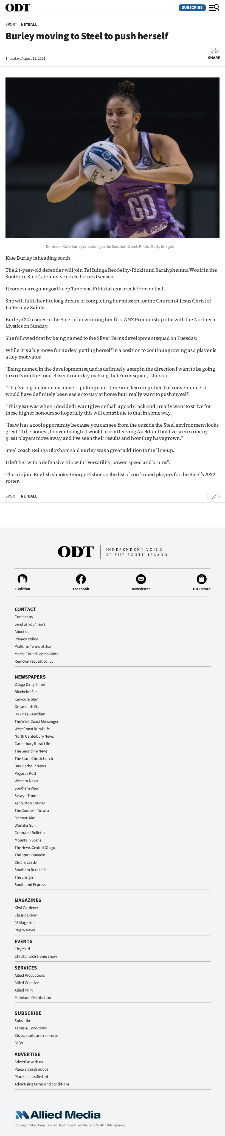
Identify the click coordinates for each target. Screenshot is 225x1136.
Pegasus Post (25, 773)
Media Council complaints (36, 654)
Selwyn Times (26, 796)
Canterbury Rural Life (32, 744)
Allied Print (24, 990)
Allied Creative (27, 983)
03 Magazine (25, 923)
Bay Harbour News (30, 766)
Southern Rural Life (30, 870)
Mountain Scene (28, 840)
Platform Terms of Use (33, 646)
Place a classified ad (31, 1077)
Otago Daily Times (30, 684)
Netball (29, 24)
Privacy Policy (26, 639)
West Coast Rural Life (32, 729)
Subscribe (192, 7)
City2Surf (22, 949)
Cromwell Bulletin (29, 833)
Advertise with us (29, 1062)
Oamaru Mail (25, 818)
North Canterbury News (34, 736)
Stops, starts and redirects (36, 1035)
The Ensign (24, 877)
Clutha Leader (26, 862)
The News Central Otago (35, 848)
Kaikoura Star (26, 699)
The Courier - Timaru (32, 810)
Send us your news (30, 624)
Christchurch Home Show (36, 956)
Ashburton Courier (30, 803)
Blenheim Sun (26, 692)
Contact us (24, 617)
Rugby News (25, 930)
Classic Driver (26, 915)
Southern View (27, 788)
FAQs (18, 1043)
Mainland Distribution (33, 998)
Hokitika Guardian (30, 714)
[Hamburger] (214, 7)
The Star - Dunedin (30, 855)
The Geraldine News (31, 751)
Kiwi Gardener (26, 908)
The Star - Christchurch (34, 759)
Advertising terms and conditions (42, 1084)
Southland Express (30, 885)
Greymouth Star (28, 707)
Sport (11, 24)
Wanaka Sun (25, 825)
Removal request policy (34, 661)
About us (22, 632)
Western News (26, 781)
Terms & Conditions (31, 1028)
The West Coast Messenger (36, 721)
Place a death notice (31, 1069)
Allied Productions (30, 975)
